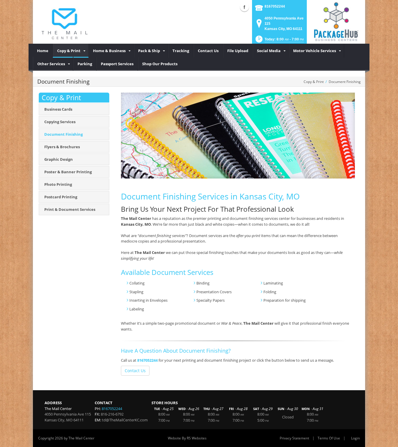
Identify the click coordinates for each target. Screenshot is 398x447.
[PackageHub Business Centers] (336, 21)
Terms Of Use (329, 438)
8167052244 (275, 6)
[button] (279, 41)
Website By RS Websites (187, 438)
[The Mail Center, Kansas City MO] (64, 22)
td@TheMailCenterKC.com (125, 420)
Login (355, 438)
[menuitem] (43, 51)
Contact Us (135, 370)
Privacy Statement (294, 438)
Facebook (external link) (244, 7)
